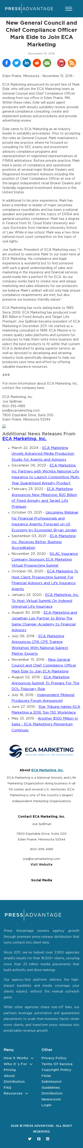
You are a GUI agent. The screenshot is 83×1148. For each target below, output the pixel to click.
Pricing (10, 1069)
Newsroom (51, 1099)
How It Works (16, 1058)
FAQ (7, 1087)
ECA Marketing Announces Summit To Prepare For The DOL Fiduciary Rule (45, 683)
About (9, 1075)
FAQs (46, 1075)
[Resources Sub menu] (26, 1093)
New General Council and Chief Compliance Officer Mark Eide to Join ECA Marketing (44, 665)
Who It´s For (15, 1064)
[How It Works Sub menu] (32, 1058)
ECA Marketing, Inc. (24, 439)
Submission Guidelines (52, 1084)
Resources (13, 1093)
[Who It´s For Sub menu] (31, 1064)
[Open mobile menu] (68, 9)
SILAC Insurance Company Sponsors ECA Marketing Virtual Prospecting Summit (45, 559)
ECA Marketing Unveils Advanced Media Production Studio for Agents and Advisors (43, 453)
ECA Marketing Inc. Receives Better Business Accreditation (44, 542)
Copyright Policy (56, 1069)
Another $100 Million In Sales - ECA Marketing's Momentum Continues (45, 724)
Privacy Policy (54, 1058)
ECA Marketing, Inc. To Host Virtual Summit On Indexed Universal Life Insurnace (45, 600)
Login (46, 1105)
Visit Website (41, 864)
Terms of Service (57, 1064)
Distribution (14, 1081)
